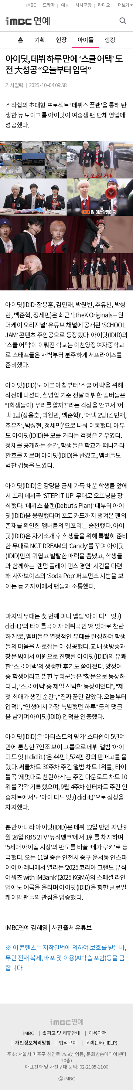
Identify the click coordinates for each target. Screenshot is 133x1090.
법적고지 (68, 1043)
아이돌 (85, 40)
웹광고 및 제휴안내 (61, 1033)
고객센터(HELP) (101, 1043)
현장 (61, 40)
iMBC (31, 5)
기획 (39, 40)
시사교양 (83, 5)
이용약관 (97, 1033)
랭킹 (110, 40)
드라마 (48, 5)
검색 (124, 21)
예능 (65, 5)
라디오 (104, 5)
